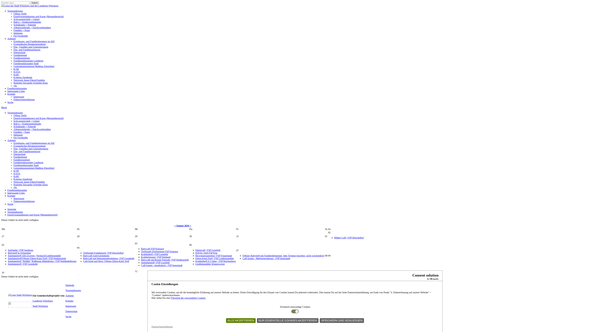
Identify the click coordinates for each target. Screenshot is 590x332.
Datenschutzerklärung (24, 99)
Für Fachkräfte (21, 36)
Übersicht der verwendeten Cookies (188, 298)
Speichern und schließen (341, 320)
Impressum (19, 96)
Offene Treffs (20, 13)
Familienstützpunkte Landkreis (28, 60)
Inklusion (18, 33)
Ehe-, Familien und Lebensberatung (31, 47)
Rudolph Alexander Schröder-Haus (31, 83)
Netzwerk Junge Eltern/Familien (29, 80)
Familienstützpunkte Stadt (26, 63)
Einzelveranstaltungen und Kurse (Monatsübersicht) (39, 16)
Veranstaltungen (15, 11)
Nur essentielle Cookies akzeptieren (287, 320)
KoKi (16, 74)
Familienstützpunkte (17, 88)
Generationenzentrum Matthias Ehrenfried (34, 66)
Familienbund (20, 55)
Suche (10, 102)
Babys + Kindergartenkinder (27, 22)
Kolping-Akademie (23, 77)
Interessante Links (16, 91)
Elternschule (20, 52)
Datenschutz (71, 311)
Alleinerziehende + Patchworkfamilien (32, 27)
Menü (4, 107)
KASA (17, 72)
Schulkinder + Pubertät (25, 25)
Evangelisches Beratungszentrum (30, 44)
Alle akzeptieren (241, 320)
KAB (16, 69)
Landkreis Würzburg (43, 301)
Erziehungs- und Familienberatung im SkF (34, 41)
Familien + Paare (22, 30)
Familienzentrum (22, 58)
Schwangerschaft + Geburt (26, 19)
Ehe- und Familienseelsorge (27, 49)
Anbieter (11, 38)
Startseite (11, 209)
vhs (15, 85)
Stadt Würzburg (40, 306)
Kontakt (11, 94)
